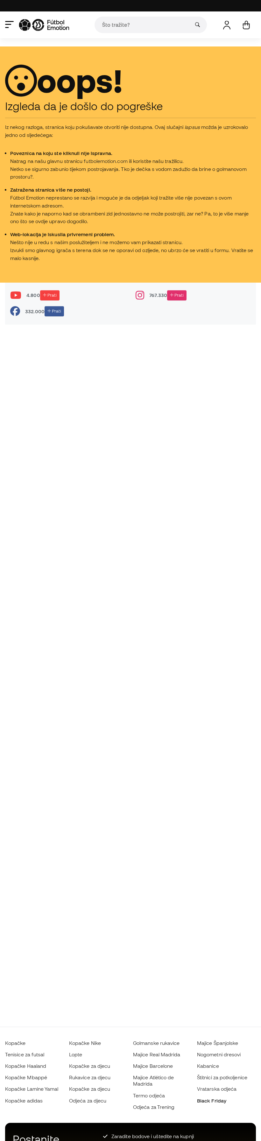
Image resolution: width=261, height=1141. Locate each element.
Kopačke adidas (24, 1100)
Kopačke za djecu (89, 1066)
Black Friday (211, 1100)
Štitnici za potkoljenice (222, 1077)
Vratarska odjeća (216, 1089)
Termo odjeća (149, 1095)
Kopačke (15, 1043)
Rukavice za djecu (89, 1077)
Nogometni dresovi (219, 1054)
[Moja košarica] (246, 25)
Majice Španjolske (217, 1043)
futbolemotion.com (105, 161)
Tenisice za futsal (24, 1054)
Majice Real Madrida (156, 1054)
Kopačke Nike (85, 1043)
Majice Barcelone (153, 1066)
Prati (51, 295)
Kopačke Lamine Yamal (32, 1089)
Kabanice (208, 1066)
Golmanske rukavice (156, 1043)
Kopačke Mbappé (26, 1077)
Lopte (75, 1054)
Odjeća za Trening (153, 1107)
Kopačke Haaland (25, 1066)
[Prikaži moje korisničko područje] (226, 25)
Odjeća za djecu (87, 1100)
